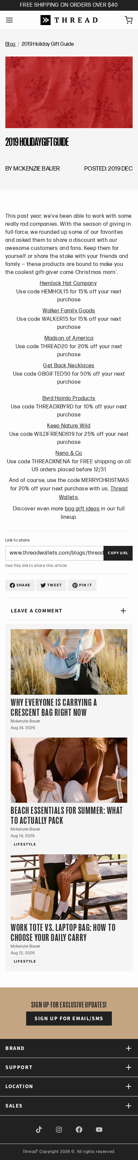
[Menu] (12, 20)
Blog (10, 44)
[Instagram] (59, 1129)
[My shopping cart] (126, 20)
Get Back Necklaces (68, 366)
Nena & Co (69, 453)
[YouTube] (99, 1129)
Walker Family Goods (69, 311)
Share (23, 585)
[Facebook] (79, 1129)
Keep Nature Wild (68, 426)
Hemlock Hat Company (68, 283)
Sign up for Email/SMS (69, 1018)
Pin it (85, 585)
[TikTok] (39, 1129)
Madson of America (69, 338)
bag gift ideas (82, 509)
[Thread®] (69, 20)
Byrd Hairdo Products (69, 398)
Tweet (54, 585)
